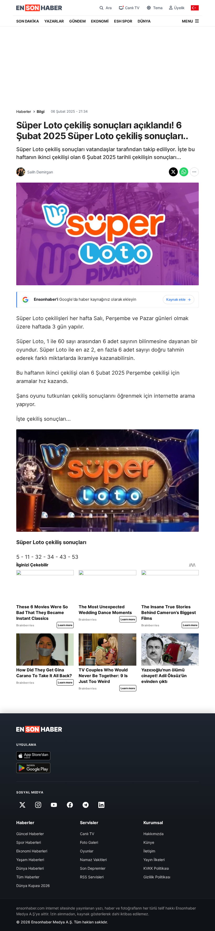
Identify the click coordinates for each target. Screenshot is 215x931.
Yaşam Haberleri (30, 859)
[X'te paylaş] (173, 171)
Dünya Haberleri (30, 868)
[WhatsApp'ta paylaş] (183, 171)
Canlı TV (87, 833)
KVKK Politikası (156, 868)
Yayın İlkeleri (154, 859)
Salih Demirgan (40, 172)
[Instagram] (38, 805)
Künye (148, 842)
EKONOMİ (100, 21)
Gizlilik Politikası (156, 877)
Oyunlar (86, 851)
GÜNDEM (77, 21)
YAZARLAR (54, 21)
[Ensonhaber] (39, 7)
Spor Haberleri (28, 842)
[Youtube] (54, 805)
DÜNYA (144, 21)
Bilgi (41, 111)
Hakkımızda (153, 833)
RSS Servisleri (92, 877)
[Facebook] (70, 805)
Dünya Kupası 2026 (33, 885)
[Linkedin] (101, 805)
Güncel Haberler (30, 833)
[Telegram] (86, 805)
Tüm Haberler (27, 877)
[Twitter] (22, 805)
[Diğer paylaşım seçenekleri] (194, 171)
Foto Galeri (89, 842)
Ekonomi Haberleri (31, 851)
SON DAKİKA (27, 21)
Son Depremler (92, 868)
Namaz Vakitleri (93, 859)
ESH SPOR (123, 21)
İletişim (149, 851)
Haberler (23, 111)
